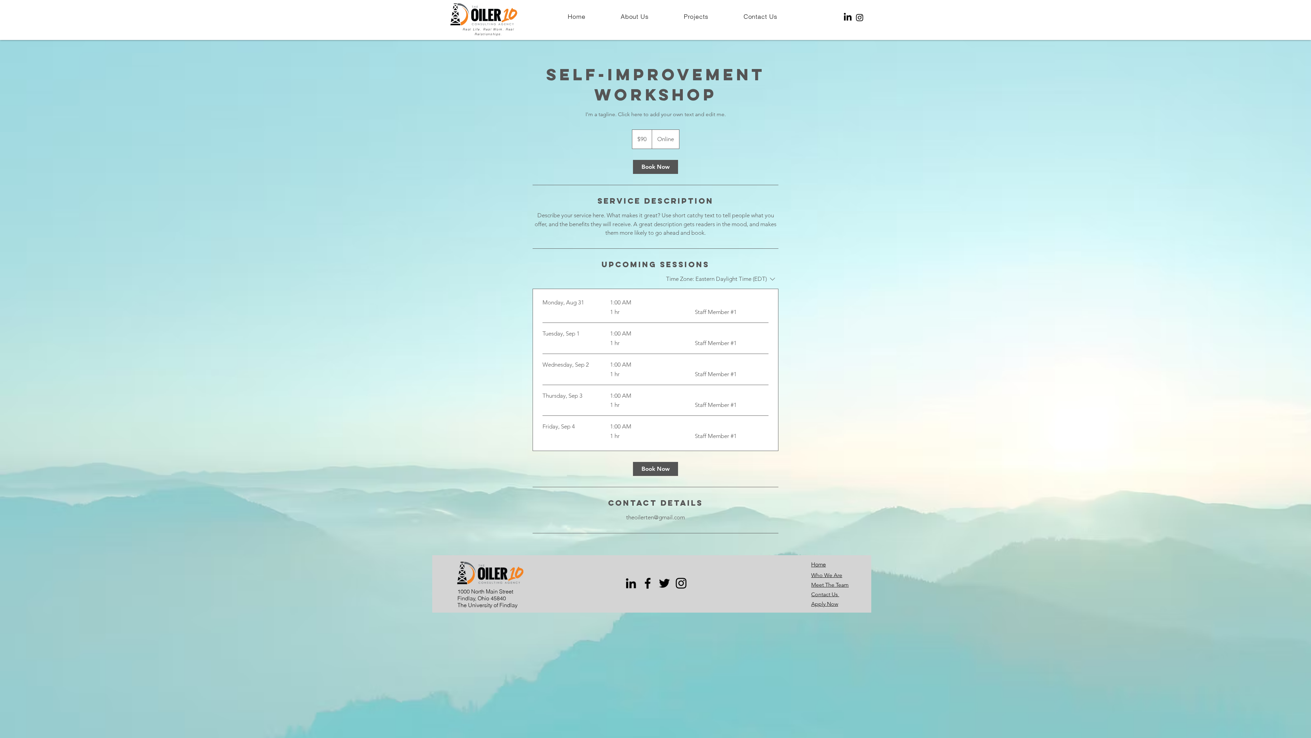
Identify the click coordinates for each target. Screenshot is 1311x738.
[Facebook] (647, 583)
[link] (655, 167)
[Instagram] (859, 17)
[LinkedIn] (847, 17)
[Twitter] (664, 583)
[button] (760, 16)
